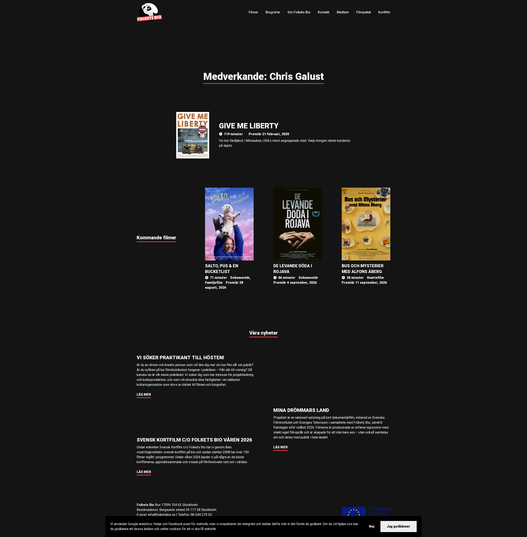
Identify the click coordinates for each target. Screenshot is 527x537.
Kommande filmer (156, 238)
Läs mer (144, 394)
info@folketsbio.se (161, 515)
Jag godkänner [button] (398, 526)
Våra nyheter (263, 333)
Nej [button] (371, 526)
